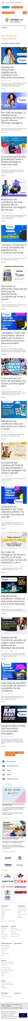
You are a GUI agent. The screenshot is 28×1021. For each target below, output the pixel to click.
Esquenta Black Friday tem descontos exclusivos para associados (13, 729)
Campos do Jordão (5, 947)
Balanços (3, 907)
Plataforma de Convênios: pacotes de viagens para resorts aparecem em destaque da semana (13, 642)
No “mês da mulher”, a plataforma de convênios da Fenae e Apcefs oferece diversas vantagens (13, 117)
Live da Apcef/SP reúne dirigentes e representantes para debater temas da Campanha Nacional (13, 842)
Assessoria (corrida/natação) (7, 962)
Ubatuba (3, 955)
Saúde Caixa (20, 917)
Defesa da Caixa (21, 911)
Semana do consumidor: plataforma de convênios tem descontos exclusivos (13, 72)
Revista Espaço (11, 761)
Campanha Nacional (22, 909)
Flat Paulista (3, 950)
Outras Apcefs (4, 936)
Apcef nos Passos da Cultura (7, 984)
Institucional (4, 906)
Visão (2, 917)
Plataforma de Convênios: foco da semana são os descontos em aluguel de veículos (13, 204)
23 (9, 755)
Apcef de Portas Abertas (6, 982)
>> (13, 755)
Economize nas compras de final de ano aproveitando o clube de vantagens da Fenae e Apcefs (13, 467)
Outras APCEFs (18, 2)
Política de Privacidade (10, 1018)
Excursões (3, 986)
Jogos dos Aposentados (6, 969)
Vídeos (8, 770)
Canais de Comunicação (6, 996)
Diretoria (3, 911)
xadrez (2, 975)
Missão (2, 916)
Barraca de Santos (5, 945)
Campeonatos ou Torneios (7, 964)
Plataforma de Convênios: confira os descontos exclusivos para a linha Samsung (13, 599)
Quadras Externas (5, 972)
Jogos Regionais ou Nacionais (7, 970)
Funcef (19, 912)
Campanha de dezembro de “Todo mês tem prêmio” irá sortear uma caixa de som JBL (12, 512)
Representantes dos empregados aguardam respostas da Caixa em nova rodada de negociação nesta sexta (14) (13, 847)
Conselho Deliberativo (6, 909)
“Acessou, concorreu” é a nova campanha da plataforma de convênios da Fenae (13, 248)
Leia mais (3, 88)
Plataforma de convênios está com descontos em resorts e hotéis (13, 424)
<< (6, 752)
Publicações (3, 938)
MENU (5, 28)
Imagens (9, 774)
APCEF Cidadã (14, 928)
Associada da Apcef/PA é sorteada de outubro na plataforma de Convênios (13, 686)
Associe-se (17, 993)
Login (25, 12)
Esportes (3, 960)
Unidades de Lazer (6, 943)
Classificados (14, 933)
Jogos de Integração (5, 967)
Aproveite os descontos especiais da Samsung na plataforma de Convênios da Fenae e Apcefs (14, 293)
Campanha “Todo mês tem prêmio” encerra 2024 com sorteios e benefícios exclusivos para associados (13, 338)
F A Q (2, 998)
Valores (3, 919)
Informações (4, 926)
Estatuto (3, 914)
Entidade (3, 912)
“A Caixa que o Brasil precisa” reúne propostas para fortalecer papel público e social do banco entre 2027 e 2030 (13, 809)
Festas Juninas (4, 987)
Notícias (3, 933)
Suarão (2, 952)
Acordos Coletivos (22, 907)
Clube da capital (4, 948)
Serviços (13, 926)
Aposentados (18, 943)
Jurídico (19, 916)
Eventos (3, 981)
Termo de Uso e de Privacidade (8, 921)
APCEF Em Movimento (13, 766)
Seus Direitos (21, 906)
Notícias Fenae (7, 784)
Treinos (3, 974)
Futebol (3, 965)
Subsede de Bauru (5, 953)
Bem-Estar (13, 931)
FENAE (11, 2)
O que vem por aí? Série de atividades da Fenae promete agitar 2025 (13, 382)
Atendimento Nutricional (16, 930)
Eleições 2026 (4, 928)
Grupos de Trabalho (22, 914)
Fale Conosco (4, 993)
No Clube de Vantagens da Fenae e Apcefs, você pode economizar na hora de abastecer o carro (14, 557)
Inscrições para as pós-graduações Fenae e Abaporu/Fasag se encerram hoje (13, 160)
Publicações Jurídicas (13, 779)
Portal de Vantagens (8, 851)
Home (7, 2)
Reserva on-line (14, 936)
